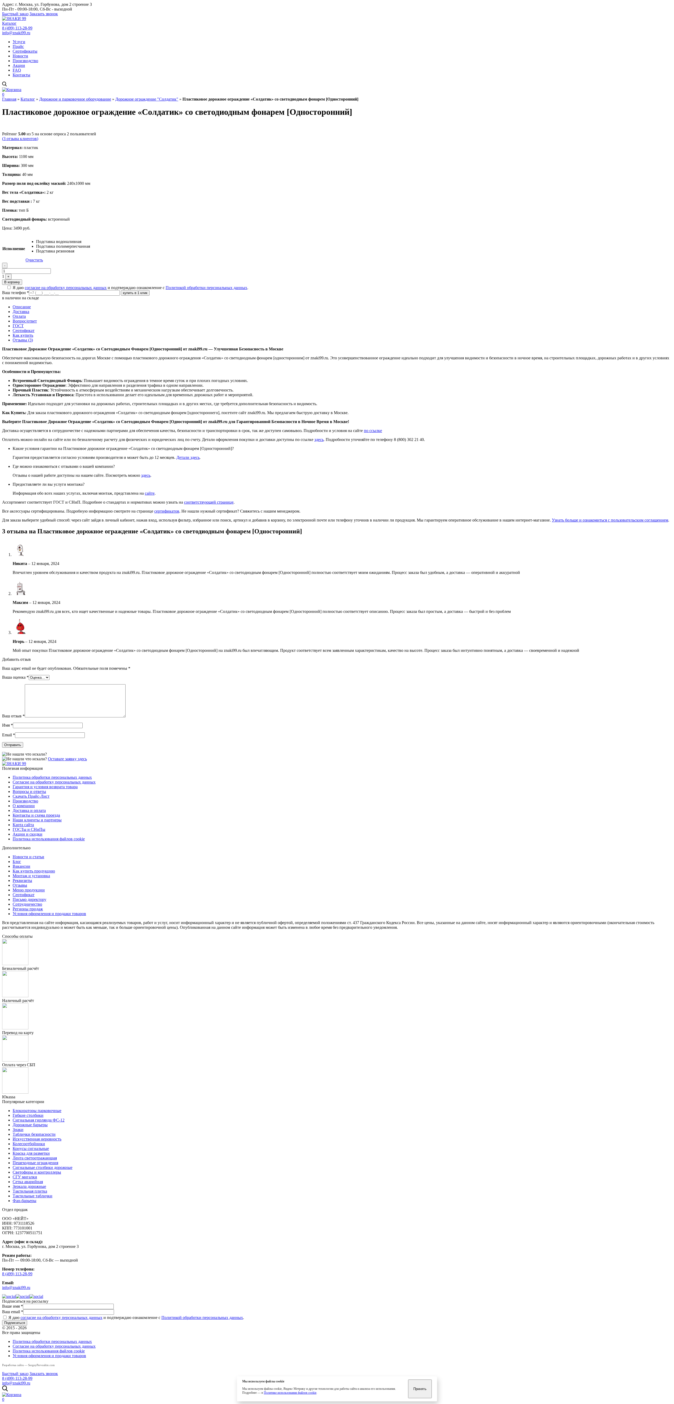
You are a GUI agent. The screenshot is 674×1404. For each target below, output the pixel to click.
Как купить (23, 335)
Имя (7, 725)
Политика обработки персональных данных (52, 777)
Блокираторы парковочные (37, 1110)
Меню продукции (29, 890)
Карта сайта (23, 824)
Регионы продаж (28, 909)
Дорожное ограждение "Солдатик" (146, 99)
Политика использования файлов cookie (49, 839)
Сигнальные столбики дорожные (42, 1167)
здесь (319, 439)
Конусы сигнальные (31, 1148)
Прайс (18, 46)
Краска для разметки (31, 1153)
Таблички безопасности (34, 1134)
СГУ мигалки (25, 1177)
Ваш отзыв (13, 716)
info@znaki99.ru (16, 33)
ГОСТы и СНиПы (29, 829)
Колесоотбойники (29, 1144)
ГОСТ (18, 326)
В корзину (12, 282)
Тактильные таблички (32, 1196)
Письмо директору (29, 899)
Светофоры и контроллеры (37, 1172)
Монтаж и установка (31, 876)
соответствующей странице (209, 502)
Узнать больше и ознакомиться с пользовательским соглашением (610, 520)
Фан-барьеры (24, 1200)
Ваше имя (12, 1306)
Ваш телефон (15, 292)
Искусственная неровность (37, 1139)
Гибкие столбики (28, 1115)
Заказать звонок (43, 14)
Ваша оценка (15, 677)
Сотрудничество (27, 904)
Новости (20, 56)
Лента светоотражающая (35, 1158)
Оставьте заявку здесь (67, 759)
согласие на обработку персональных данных (66, 287)
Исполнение (13, 248)
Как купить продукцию (34, 871)
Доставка (21, 311)
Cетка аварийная (28, 1181)
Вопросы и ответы (29, 791)
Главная (9, 99)
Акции (19, 65)
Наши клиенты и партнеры (37, 820)
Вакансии (21, 866)
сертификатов (166, 511)
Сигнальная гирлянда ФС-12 (39, 1120)
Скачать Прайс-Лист (31, 796)
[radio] (63, 241)
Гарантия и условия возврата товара (45, 787)
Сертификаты (25, 51)
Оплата (19, 316)
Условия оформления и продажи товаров (49, 913)
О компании (24, 805)
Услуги (19, 41)
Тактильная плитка (30, 1191)
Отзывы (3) (23, 340)
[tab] (342, 307)
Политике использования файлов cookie (290, 1393)
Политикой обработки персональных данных (206, 287)
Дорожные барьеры (30, 1125)
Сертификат (23, 330)
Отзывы (20, 885)
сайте (150, 493)
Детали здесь (188, 457)
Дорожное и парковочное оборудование (75, 99)
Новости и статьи (28, 857)
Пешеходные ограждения (35, 1162)
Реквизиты (22, 880)
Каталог (9, 23)
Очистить (34, 260)
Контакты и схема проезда (36, 815)
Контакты (21, 75)
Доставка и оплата (29, 810)
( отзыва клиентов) (20, 138)
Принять (420, 1389)
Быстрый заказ (15, 14)
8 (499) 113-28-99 (17, 28)
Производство (25, 60)
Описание (22, 307)
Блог (17, 861)
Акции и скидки (27, 834)
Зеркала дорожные (29, 1186)
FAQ (17, 70)
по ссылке (373, 430)
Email (8, 735)
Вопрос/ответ (25, 321)
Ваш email (12, 1311)
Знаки (18, 1129)
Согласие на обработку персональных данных (54, 782)
